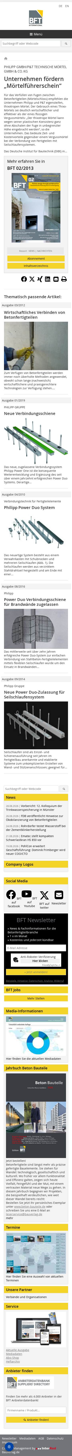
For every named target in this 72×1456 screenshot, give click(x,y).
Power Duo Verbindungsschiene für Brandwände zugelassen (35, 602)
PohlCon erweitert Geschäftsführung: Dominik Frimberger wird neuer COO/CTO (35, 850)
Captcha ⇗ (51, 965)
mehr (9, 1218)
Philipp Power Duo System (29, 507)
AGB (41, 1438)
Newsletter (9, 1438)
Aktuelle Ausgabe (17, 1350)
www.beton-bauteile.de (29, 1206)
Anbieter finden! (37, 1420)
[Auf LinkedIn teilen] (48, 281)
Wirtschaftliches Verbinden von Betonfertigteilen (34, 315)
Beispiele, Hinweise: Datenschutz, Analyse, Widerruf (35, 980)
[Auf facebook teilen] (24, 281)
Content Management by (19, 1448)
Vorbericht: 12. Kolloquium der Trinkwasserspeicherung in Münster (34, 808)
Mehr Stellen (36, 998)
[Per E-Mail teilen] (56, 279)
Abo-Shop (12, 1358)
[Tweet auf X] (32, 281)
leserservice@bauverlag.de (24, 1214)
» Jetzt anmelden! (36, 972)
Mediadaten (14, 1354)
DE (60, 6)
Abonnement (36, 258)
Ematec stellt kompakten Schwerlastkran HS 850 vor (30, 838)
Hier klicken (40, 961)
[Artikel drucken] (64, 279)
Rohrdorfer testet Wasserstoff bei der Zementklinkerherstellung (36, 828)
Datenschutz (55, 1438)
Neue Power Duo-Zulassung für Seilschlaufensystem (34, 694)
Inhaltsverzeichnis (36, 266)
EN (67, 6)
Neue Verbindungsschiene (29, 413)
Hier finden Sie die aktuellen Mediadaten (33, 1059)
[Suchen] (66, 43)
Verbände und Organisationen (26, 1297)
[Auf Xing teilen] (40, 281)
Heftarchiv (13, 1361)
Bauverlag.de (11, 1452)
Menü (38, 34)
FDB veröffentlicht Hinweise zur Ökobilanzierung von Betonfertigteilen (34, 818)
